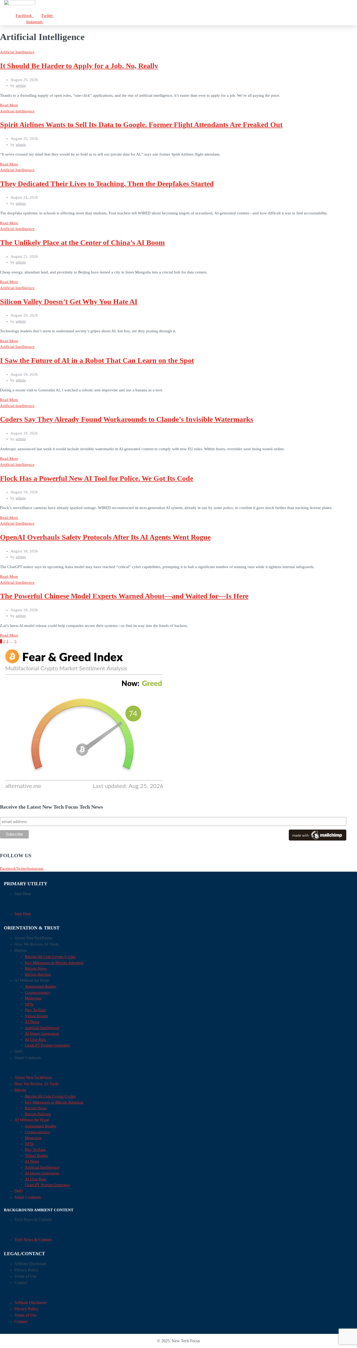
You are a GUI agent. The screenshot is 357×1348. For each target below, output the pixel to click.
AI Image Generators (42, 1033)
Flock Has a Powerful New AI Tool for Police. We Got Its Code (96, 478)
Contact (20, 1282)
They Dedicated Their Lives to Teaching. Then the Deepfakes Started (107, 184)
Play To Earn (35, 1010)
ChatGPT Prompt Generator (47, 1045)
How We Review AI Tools (36, 944)
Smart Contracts (27, 1057)
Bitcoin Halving (38, 974)
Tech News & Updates (33, 1219)
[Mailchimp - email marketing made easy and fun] (317, 839)
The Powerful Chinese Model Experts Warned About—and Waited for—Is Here (124, 596)
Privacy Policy (26, 1270)
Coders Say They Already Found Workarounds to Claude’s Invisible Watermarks (126, 419)
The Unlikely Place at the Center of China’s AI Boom (82, 242)
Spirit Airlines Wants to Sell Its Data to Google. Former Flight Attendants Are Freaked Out (141, 125)
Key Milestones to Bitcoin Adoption (54, 963)
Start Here (22, 894)
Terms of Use (25, 1276)
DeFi (18, 1051)
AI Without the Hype (31, 980)
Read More (9, 105)
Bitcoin (20, 950)
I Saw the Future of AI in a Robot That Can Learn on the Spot (97, 360)
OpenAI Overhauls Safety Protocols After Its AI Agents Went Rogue (105, 537)
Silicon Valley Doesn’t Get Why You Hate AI (68, 302)
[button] (178, 904)
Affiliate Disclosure (30, 1263)
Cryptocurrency (37, 992)
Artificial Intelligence (17, 52)
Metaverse (33, 998)
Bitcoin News (36, 968)
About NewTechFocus (33, 938)
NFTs (29, 1004)
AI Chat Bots (35, 1039)
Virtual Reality (36, 1016)
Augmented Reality (40, 986)
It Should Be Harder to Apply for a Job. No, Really (79, 66)
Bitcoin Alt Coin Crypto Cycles (50, 957)
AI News (32, 1022)
